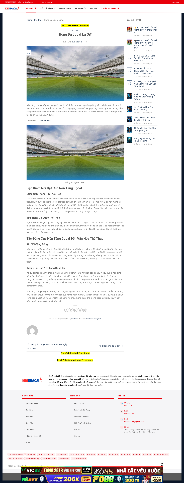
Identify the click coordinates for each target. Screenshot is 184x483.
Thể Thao (38, 20)
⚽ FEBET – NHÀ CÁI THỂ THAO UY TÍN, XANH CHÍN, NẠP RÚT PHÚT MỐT (145, 44)
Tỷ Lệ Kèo (29, 416)
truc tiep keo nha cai (79, 458)
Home (29, 20)
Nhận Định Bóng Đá (111, 8)
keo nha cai (102, 454)
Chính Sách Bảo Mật (81, 416)
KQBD (28, 442)
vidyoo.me (128, 405)
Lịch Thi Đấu (80, 8)
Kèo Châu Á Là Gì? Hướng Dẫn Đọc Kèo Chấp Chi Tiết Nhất (144, 71)
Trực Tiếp (29, 423)
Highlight (94, 8)
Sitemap (77, 436)
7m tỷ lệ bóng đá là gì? (109, 346)
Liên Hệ (77, 429)
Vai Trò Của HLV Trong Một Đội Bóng (144, 108)
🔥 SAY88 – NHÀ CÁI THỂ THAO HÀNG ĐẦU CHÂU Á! (145, 30)
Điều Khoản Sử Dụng (82, 410)
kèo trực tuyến (64, 458)
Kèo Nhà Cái (31, 8)
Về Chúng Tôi (79, 403)
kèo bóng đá (31, 454)
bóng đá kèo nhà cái (15, 458)
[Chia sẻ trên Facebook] (66, 310)
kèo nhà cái (91, 454)
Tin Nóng (29, 410)
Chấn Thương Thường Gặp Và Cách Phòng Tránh (144, 96)
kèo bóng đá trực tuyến (46, 454)
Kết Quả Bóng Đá (47, 8)
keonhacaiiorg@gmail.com (134, 421)
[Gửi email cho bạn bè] (75, 310)
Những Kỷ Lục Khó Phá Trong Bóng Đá (145, 129)
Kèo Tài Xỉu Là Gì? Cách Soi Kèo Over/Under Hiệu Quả (144, 58)
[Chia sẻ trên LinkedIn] (84, 310)
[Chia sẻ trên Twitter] (71, 310)
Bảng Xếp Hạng (65, 8)
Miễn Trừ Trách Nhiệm (82, 423)
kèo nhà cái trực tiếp (49, 458)
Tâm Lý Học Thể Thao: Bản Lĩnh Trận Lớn (144, 118)
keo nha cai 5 (113, 454)
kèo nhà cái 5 (125, 454)
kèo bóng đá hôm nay (16, 454)
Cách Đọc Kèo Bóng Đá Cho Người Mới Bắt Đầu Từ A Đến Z (145, 84)
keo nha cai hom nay (32, 458)
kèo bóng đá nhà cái (77, 454)
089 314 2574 (129, 413)
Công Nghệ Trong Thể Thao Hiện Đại (144, 139)
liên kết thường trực (93, 319)
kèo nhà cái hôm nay (161, 454)
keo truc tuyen (62, 454)
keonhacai (136, 454)
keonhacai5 (147, 454)
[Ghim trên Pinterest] (80, 310)
